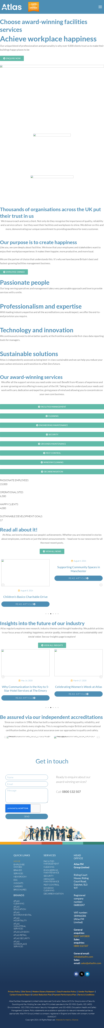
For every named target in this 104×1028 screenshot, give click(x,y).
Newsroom (20, 876)
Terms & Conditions (86, 994)
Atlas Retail (20, 935)
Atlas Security (22, 938)
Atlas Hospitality (20, 919)
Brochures (20, 889)
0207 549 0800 (82, 936)
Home (17, 861)
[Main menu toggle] (100, 7)
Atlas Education (20, 907)
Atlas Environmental (22, 913)
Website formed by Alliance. (67, 1020)
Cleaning (49, 867)
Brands (18, 870)
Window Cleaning (49, 889)
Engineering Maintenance (51, 871)
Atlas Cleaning (19, 902)
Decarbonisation (52, 893)
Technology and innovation (36, 330)
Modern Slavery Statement (43, 991)
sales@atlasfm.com (91, 963)
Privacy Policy (14, 991)
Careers (18, 886)
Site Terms (26, 991)
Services (18, 873)
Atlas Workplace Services (20, 944)
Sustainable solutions (29, 353)
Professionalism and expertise (41, 306)
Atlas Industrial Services (20, 926)
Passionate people (24, 282)
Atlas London (21, 931)
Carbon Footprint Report (20, 994)
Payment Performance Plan (65, 994)
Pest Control (51, 884)
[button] (3, 585)
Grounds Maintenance (51, 880)
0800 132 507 (81, 945)
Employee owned (19, 865)
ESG (15, 880)
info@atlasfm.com (83, 956)
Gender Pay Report (86, 991)
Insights (18, 883)
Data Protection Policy (67, 991)
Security (49, 875)
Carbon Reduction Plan (42, 994)
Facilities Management (51, 862)
